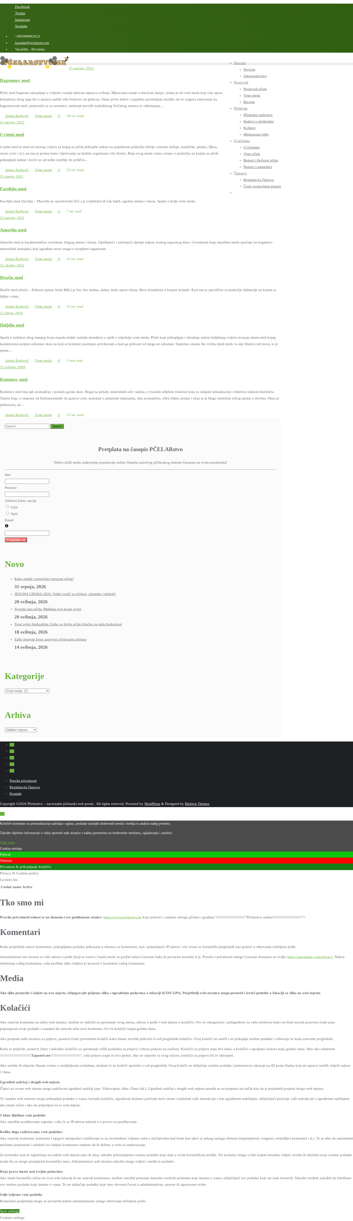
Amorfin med (13, 229)
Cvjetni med (12, 134)
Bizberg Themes (197, 804)
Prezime (11, 488)
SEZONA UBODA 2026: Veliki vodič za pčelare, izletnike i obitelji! (65, 594)
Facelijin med (13, 188)
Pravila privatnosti (23, 781)
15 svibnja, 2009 (12, 367)
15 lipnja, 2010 (11, 313)
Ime (8, 475)
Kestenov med (14, 379)
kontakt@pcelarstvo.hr (31, 43)
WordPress (152, 804)
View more (7, 842)
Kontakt (16, 794)
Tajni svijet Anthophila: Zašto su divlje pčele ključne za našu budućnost (68, 624)
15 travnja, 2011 (12, 218)
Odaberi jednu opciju (21, 501)
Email (9, 520)
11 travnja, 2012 (12, 122)
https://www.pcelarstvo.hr (122, 917)
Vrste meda (43, 116)
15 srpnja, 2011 (11, 176)
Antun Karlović (17, 116)
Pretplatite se (16, 540)
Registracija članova (25, 787)
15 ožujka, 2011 (12, 265)
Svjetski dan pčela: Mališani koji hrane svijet (47, 609)
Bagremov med (15, 80)
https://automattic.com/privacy (310, 957)
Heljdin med (12, 325)
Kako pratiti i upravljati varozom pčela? (44, 579)
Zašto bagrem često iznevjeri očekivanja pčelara (50, 639)
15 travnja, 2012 (81, 68)
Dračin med (11, 277)
